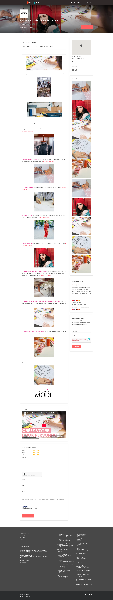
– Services (78, 539)
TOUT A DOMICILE (61, 566)
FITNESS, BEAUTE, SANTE (81, 543)
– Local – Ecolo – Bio (80, 557)
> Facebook (22, 535)
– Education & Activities (81, 534)
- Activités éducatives (62, 554)
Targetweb (28, 596)
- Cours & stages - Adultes (63, 536)
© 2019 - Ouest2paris (24, 594)
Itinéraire (75, 66)
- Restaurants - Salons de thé (64, 546)
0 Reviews (31, 27)
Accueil (74, 2)
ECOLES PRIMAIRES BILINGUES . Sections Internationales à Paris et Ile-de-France (84, 579)
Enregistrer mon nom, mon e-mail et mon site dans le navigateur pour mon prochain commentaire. (43, 499)
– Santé (77, 548)
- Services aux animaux (63, 577)
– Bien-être (78, 544)
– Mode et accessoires (81, 558)
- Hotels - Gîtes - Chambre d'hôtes (65, 564)
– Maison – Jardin (79, 554)
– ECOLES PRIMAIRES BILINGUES (79, 304)
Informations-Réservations (27, 131)
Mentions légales (23, 562)
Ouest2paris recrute (24, 560)
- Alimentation (61, 572)
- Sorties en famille (62, 538)
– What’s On (78, 540)
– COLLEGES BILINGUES (77, 306)
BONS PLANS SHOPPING (81, 553)
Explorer (79, 2)
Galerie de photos (78, 78)
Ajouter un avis (86, 27)
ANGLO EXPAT (79, 533)
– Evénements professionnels (82, 565)
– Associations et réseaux (81, 563)
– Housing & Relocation (81, 536)
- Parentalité (60, 558)
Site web (24, 491)
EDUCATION (60, 551)
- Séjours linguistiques (62, 556)
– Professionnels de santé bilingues (83, 550)
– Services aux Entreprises (81, 566)
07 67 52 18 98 (76, 61)
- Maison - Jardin (61, 571)
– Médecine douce (80, 549)
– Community (79, 538)
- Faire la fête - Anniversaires (64, 540)
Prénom (24, 479)
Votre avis (24, 457)
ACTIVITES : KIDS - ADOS (62, 549)
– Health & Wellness (80, 535)
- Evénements (61, 534)
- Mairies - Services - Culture (64, 562)
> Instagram (22, 537)
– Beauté (78, 547)
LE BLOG (86, 2)
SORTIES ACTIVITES (61, 533)
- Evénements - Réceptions (64, 570)
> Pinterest (22, 542)
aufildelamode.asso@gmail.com (40, 52)
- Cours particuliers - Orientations (65, 555)
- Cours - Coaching (62, 567)
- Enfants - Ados (61, 569)
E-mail (23, 485)
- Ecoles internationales (63, 553)
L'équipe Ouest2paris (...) (26, 555)
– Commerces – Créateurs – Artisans (84, 556)
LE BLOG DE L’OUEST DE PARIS (83, 570)
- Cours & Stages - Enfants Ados (65, 535)
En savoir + (53, 99)
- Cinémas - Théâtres (62, 539)
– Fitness (78, 545)
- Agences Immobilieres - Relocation (66, 561)
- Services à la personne (63, 576)
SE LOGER (59, 560)
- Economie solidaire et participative (65, 545)
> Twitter (22, 539)
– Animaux (78, 559)
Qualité (23, 452)
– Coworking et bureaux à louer (82, 567)
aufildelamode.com (77, 63)
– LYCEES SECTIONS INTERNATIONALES (80, 307)
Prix (23, 454)
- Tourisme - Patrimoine (63, 541)
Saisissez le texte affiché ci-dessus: (29, 508)
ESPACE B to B (79, 562)
